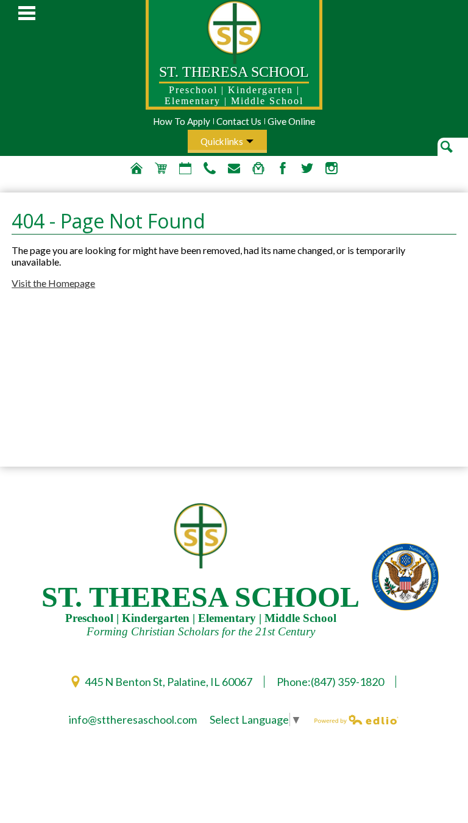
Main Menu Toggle (26, 13)
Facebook (283, 168)
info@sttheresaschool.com (133, 719)
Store (161, 168)
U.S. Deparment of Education (405, 576)
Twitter (307, 168)
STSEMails (234, 168)
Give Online (291, 121)
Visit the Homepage (53, 283)
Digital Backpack (258, 168)
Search (454, 154)
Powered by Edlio (356, 719)
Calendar (185, 168)
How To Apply (181, 121)
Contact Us (238, 121)
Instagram (331, 168)
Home (136, 168)
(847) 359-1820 (347, 681)
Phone (210, 168)
